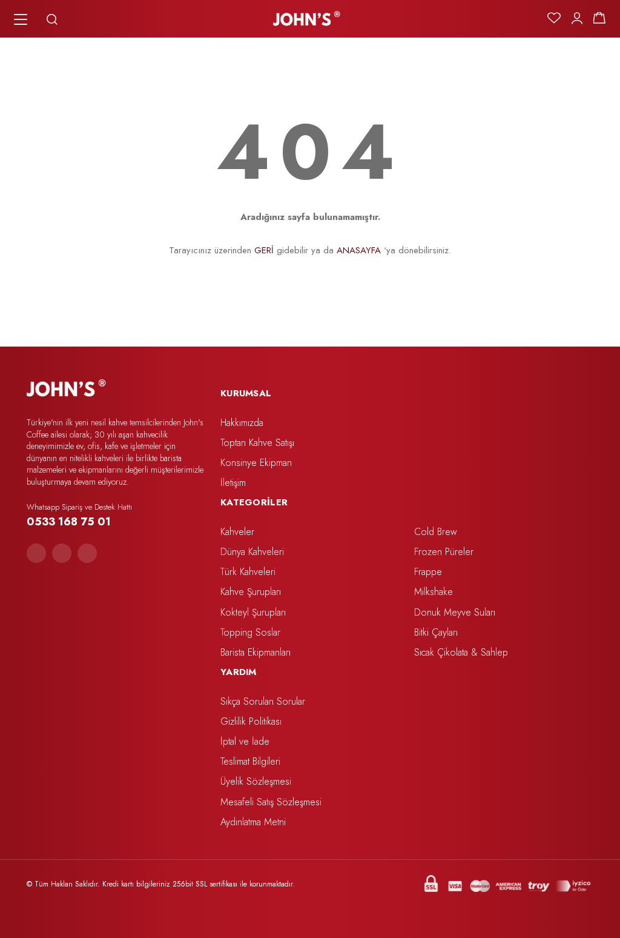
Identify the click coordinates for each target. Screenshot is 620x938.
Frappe (428, 572)
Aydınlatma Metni (253, 822)
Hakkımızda (241, 423)
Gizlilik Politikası (251, 721)
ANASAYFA (359, 250)
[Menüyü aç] (20, 19)
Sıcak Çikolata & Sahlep (461, 652)
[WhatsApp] (87, 553)
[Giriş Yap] (577, 18)
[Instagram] (61, 553)
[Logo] (307, 19)
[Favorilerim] (554, 18)
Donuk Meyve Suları (454, 612)
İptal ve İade (244, 741)
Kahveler (237, 532)
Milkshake (433, 592)
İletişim (233, 483)
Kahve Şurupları (250, 592)
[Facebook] (36, 553)
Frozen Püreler (443, 552)
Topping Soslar (250, 632)
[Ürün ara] (52, 19)
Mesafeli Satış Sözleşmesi (271, 802)
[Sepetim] (599, 18)
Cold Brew (435, 532)
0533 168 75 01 (69, 522)
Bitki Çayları (436, 632)
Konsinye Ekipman (256, 463)
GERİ (264, 250)
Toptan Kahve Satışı (257, 443)
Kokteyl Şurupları (253, 612)
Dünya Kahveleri (252, 552)
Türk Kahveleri (247, 572)
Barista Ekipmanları (255, 652)
